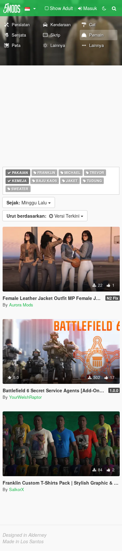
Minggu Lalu (27, 202)
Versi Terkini (44, 215)
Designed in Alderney (25, 535)
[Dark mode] (104, 8)
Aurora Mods (21, 305)
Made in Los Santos (23, 541)
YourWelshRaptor (25, 397)
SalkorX (16, 489)
